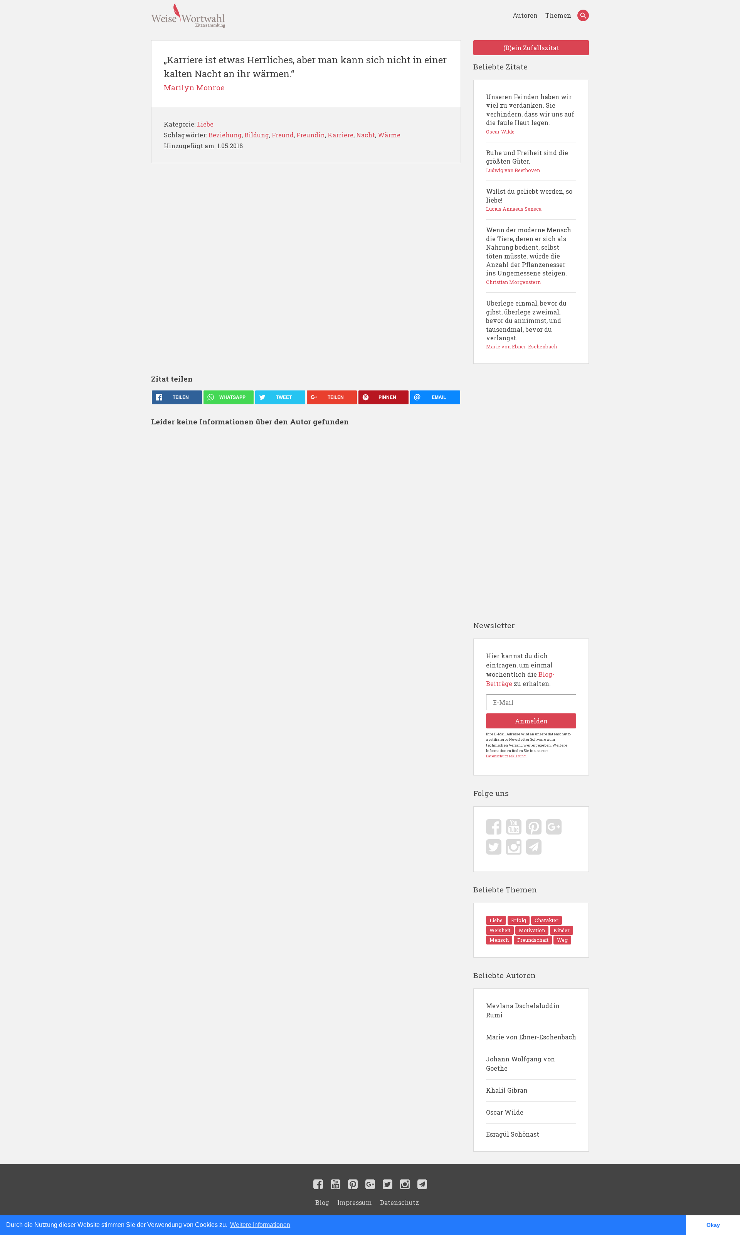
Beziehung (225, 135)
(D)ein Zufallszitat (531, 48)
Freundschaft (532, 940)
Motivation (532, 930)
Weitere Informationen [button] (260, 1224)
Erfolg (518, 920)
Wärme (389, 135)
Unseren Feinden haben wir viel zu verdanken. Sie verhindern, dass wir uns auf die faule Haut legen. (530, 114)
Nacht (365, 135)
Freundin (310, 135)
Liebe (205, 124)
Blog (322, 1202)
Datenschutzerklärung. (506, 756)
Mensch (499, 940)
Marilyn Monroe (194, 87)
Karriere (340, 135)
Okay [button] (713, 1225)
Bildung (256, 135)
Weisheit (499, 930)
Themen (558, 15)
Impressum (354, 1202)
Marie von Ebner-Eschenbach (531, 1037)
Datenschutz (399, 1202)
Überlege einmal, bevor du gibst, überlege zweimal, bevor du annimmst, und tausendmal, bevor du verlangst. (526, 324)
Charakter (546, 920)
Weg (562, 940)
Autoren (526, 15)
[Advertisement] (306, 269)
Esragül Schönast (512, 1134)
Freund (283, 135)
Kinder (561, 930)
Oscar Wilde (504, 1112)
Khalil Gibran (507, 1090)
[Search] (583, 15)
